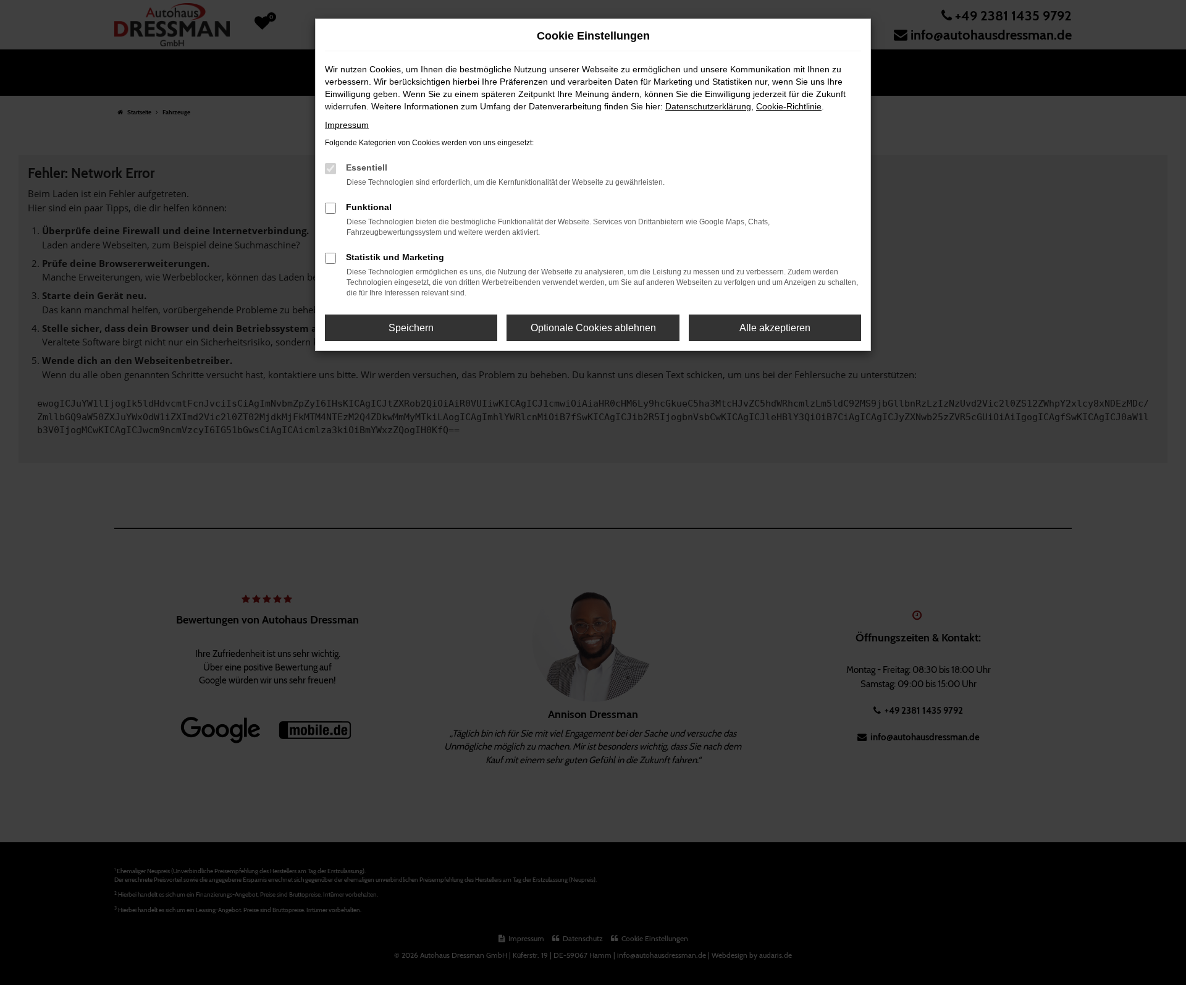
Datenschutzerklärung (708, 106)
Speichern (411, 328)
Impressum (347, 125)
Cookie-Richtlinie (789, 106)
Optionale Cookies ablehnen (593, 328)
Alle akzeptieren (774, 328)
